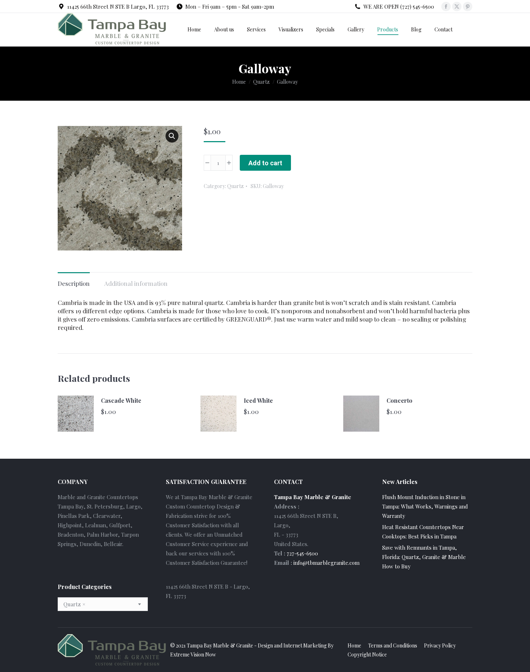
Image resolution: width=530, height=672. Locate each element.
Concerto (399, 400)
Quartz (235, 186)
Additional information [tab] (136, 283)
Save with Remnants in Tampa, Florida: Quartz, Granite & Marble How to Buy (424, 557)
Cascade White (121, 400)
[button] (171, 136)
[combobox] (103, 604)
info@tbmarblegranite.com (326, 562)
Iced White (258, 400)
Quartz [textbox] (74, 604)
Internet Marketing (305, 645)
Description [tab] (74, 283)
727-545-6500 (302, 553)
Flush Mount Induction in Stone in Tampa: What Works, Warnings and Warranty (425, 506)
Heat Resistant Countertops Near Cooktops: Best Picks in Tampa (423, 531)
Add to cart (265, 163)
